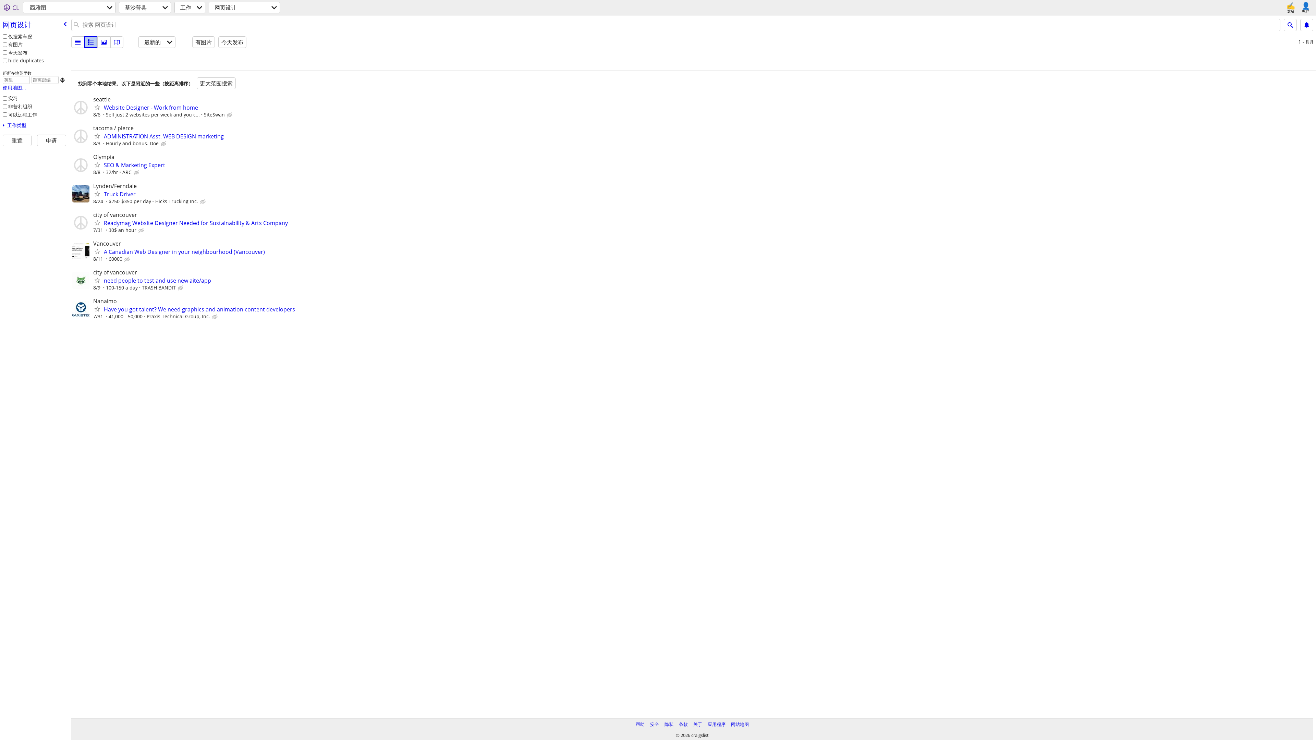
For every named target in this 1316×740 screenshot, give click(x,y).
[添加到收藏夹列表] (97, 107)
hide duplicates (26, 60)
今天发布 (17, 52)
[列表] (77, 42)
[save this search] (1306, 25)
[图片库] (103, 42)
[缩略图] (90, 42)
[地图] (116, 42)
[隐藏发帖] (230, 115)
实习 (13, 98)
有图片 (15, 44)
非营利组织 (20, 106)
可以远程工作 (22, 114)
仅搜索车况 (20, 36)
